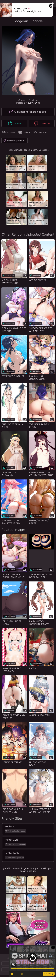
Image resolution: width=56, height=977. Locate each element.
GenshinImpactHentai (16, 140)
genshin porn (30, 149)
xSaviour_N (34, 102)
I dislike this (44, 123)
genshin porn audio (13, 868)
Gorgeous (44, 149)
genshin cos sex (28, 871)
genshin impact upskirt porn (38, 868)
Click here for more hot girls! (30, 111)
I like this (17, 123)
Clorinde (18, 149)
